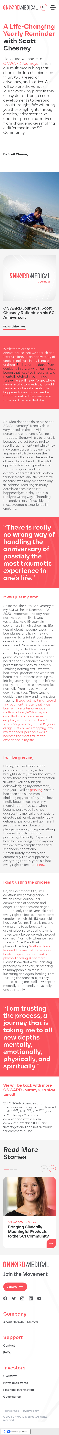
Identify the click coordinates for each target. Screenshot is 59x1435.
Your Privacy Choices (19, 1432)
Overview (10, 1376)
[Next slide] (52, 1168)
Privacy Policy (30, 1410)
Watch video (11, 326)
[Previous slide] (44, 1168)
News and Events (15, 1383)
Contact (12, 1286)
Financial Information (18, 1390)
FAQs (7, 1352)
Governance (12, 1397)
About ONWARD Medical (21, 1322)
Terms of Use (11, 1410)
